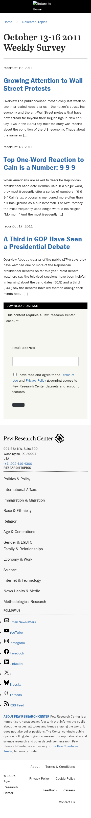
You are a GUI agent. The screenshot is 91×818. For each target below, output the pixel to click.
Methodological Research (25, 601)
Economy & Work (18, 559)
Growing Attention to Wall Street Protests (43, 84)
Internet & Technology (22, 580)
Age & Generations (19, 531)
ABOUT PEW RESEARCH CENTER (27, 716)
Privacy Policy (36, 380)
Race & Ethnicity (18, 510)
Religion (10, 521)
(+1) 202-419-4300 (18, 463)
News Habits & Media (22, 590)
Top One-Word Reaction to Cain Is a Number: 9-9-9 (44, 163)
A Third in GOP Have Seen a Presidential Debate (43, 243)
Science (10, 569)
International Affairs (20, 489)
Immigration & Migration (24, 500)
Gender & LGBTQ (18, 542)
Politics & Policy (17, 478)
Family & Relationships (23, 548)
